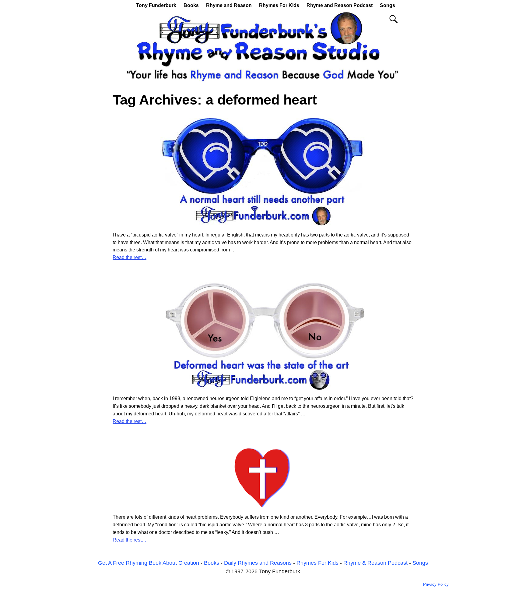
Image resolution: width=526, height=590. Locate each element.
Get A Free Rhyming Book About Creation (148, 563)
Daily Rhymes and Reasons (258, 563)
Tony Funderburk (156, 5)
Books (191, 5)
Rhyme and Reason (229, 5)
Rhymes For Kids (279, 5)
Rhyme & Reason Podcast (375, 563)
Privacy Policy (436, 584)
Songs (387, 5)
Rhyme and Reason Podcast (340, 5)
